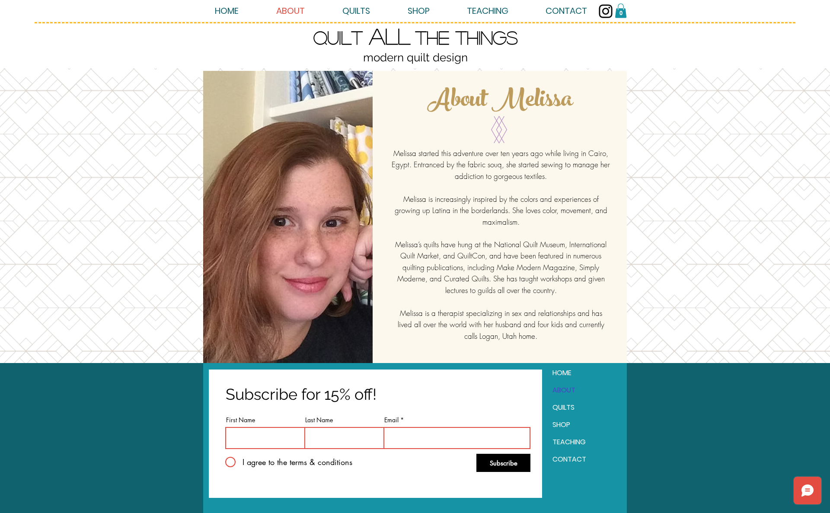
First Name (240, 420)
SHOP (561, 425)
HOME (561, 373)
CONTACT (569, 459)
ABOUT (563, 390)
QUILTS (563, 407)
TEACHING (569, 442)
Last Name (319, 420)
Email (391, 420)
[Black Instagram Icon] (606, 11)
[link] (621, 10)
